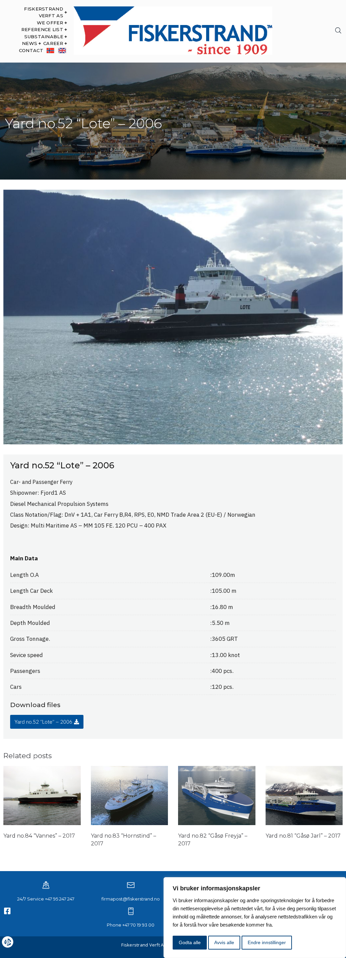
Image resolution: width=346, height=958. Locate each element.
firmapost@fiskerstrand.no (130, 899)
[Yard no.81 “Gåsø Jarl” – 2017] (304, 823)
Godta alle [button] (190, 942)
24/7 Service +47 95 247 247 (45, 899)
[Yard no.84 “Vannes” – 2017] (42, 823)
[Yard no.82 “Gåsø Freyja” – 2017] (216, 823)
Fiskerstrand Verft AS (143, 945)
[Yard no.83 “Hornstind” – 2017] (129, 823)
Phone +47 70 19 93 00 (130, 925)
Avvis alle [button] (224, 942)
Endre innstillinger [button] (267, 942)
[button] (46, 722)
